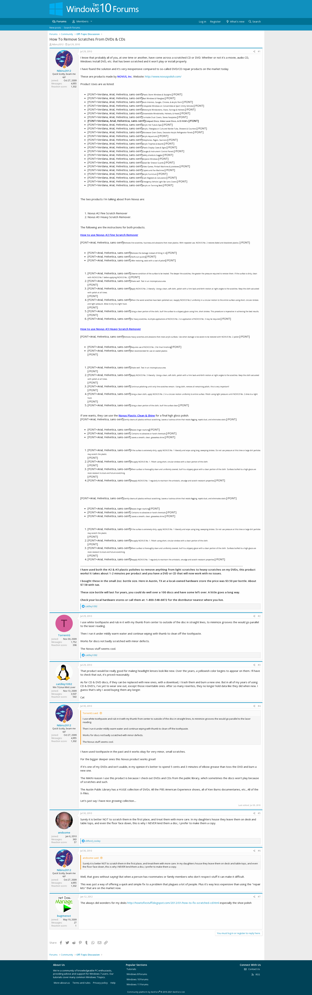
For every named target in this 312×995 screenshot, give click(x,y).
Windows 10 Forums (137, 979)
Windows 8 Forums (137, 974)
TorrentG (64, 635)
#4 (259, 706)
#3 (259, 664)
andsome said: (91, 857)
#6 (259, 850)
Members (82, 21)
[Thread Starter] (64, 67)
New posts (55, 27)
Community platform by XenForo (156, 991)
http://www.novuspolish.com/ (163, 76)
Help (113, 982)
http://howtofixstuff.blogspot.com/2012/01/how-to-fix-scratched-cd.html (173, 903)
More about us (62, 982)
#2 (259, 616)
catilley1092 (64, 684)
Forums (61, 21)
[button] (91, 21)
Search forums (72, 27)
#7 (259, 896)
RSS (257, 974)
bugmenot (64, 916)
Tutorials (131, 969)
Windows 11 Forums (137, 984)
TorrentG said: (90, 713)
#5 (259, 813)
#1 (259, 51)
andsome (64, 832)
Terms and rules (81, 982)
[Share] (254, 52)
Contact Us (254, 969)
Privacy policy (100, 982)
